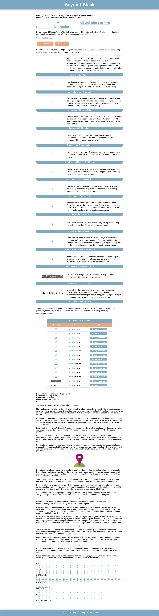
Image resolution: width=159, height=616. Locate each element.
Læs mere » (45, 43)
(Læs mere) (83, 34)
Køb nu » (61, 43)
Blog (74, 613)
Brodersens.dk (90, 50)
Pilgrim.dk (80, 50)
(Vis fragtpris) (47, 38)
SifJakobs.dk (113, 50)
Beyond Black (80, 4)
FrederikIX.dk (102, 50)
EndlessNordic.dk (43, 52)
